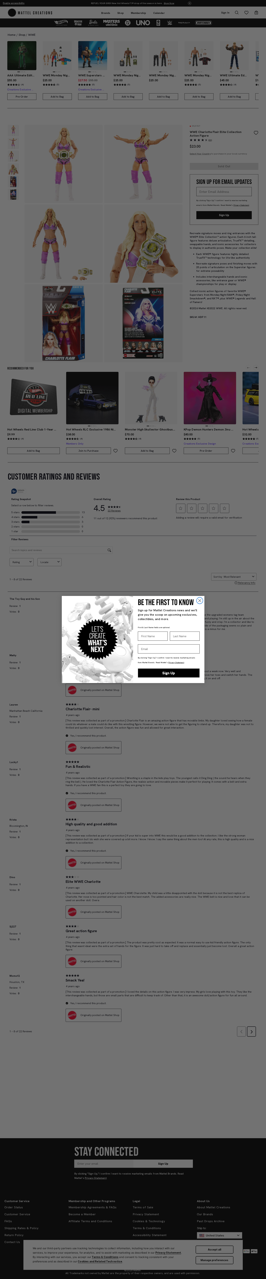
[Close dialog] (200, 600)
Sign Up (168, 673)
